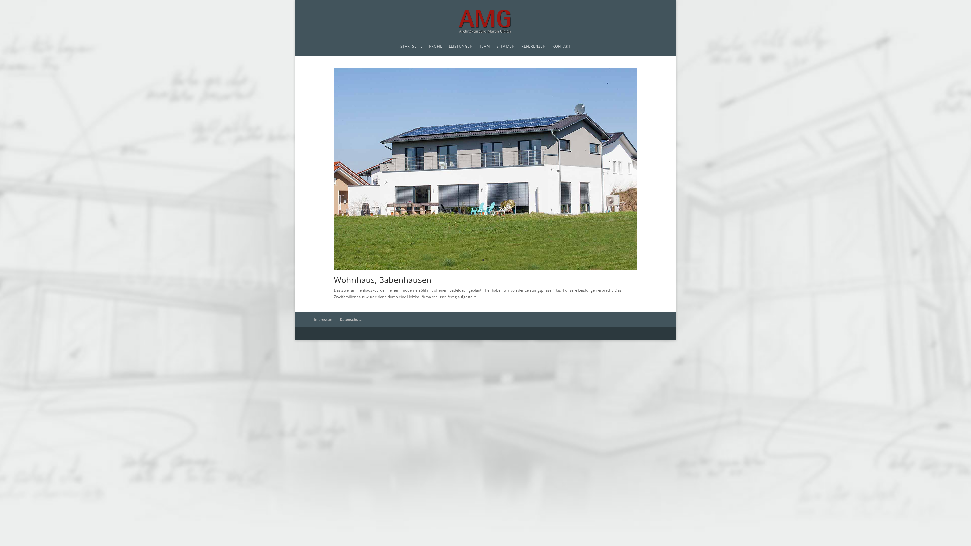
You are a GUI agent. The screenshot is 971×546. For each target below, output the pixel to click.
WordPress (409, 333)
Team (484, 46)
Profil (435, 46)
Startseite (411, 46)
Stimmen (506, 46)
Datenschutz (351, 319)
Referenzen (533, 46)
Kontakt (562, 46)
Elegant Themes (354, 333)
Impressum (323, 319)
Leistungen (461, 46)
